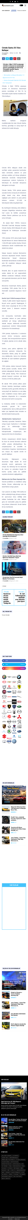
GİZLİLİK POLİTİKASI (5, 1161)
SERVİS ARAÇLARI (16, 1163)
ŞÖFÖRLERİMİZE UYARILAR (7, 1176)
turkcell (11, 1174)
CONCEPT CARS (5, 1157)
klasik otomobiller (15, 1172)
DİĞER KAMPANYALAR (13, 1157)
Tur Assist (4, 1168)
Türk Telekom (16, 1168)
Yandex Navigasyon (21, 1170)
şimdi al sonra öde (6, 1178)
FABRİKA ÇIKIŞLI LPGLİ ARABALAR (8, 1159)
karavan (8, 1172)
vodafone (16, 1174)
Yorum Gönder (6, 615)
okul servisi (4, 1174)
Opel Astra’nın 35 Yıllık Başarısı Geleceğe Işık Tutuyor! (11, 1102)
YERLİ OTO (13, 1170)
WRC (9, 1170)
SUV (22, 1163)
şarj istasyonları (17, 1176)
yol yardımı (22, 1174)
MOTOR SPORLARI (14, 1161)
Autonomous (16, 1155)
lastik (22, 1172)
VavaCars (4, 1170)
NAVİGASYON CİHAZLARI (6, 1163)
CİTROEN (4, 54)
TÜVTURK (10, 1168)
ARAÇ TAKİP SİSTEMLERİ (6, 1155)
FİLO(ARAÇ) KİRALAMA (20, 1159)
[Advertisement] (14, 28)
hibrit (3, 1172)
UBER (22, 1168)
